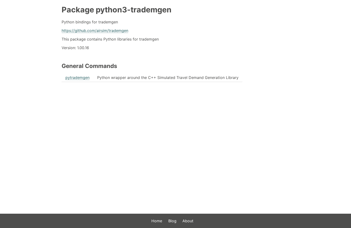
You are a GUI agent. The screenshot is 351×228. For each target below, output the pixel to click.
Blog (172, 220)
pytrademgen (77, 77)
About (187, 220)
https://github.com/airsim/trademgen (95, 30)
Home (156, 220)
